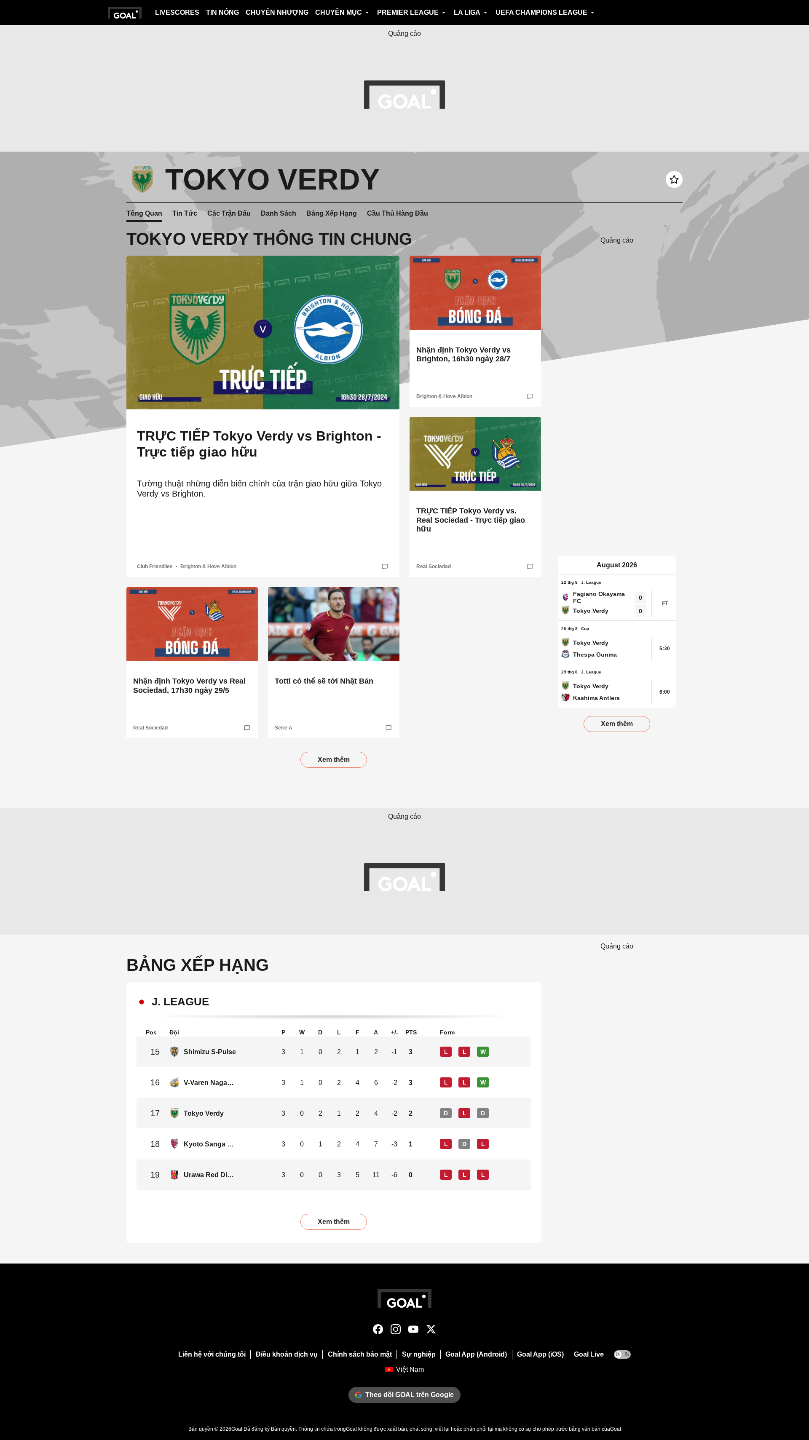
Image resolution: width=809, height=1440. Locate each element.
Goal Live (589, 1354)
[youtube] (413, 1330)
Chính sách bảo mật (360, 1354)
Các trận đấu (229, 213)
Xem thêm (334, 759)
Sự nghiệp (419, 1354)
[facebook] (378, 1330)
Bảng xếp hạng (331, 213)
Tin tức (184, 213)
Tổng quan (144, 213)
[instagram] (395, 1330)
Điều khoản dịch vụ (287, 1354)
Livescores (177, 12)
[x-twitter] (431, 1330)
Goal (236, 1429)
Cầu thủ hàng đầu (397, 213)
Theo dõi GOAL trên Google (409, 1394)
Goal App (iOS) (540, 1354)
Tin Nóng (222, 12)
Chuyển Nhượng (277, 12)
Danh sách (278, 213)
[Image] (262, 332)
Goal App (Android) (476, 1354)
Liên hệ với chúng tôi (212, 1354)
